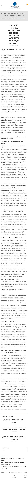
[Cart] (26, 5)
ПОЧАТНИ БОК (3, 473)
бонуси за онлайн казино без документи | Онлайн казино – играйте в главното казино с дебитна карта (14, 438)
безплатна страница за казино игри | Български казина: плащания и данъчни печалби (14, 421)
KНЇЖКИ (8, 472)
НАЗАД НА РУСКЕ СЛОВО (25, 475)
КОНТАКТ (20, 472)
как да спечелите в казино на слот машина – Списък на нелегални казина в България (14, 428)
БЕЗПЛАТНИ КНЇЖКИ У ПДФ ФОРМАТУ (14, 475)
